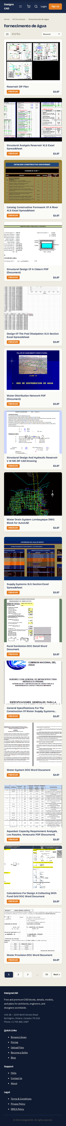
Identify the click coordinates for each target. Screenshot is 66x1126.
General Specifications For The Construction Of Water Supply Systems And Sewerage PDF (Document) (30, 711)
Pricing (14, 1042)
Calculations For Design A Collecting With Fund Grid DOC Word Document (32, 895)
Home (6, 19)
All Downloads (19, 19)
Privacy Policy (18, 1103)
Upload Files (17, 1047)
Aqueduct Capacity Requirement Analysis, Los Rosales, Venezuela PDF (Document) (32, 833)
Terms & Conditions (21, 1098)
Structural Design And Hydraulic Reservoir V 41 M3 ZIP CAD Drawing (32, 459)
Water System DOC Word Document (28, 769)
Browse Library (19, 1037)
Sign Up (55, 6)
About (14, 1083)
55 (46, 974)
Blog (13, 1057)
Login (44, 6)
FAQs (13, 1073)
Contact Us (16, 1078)
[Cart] (28, 6)
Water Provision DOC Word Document (29, 955)
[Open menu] (20, 6)
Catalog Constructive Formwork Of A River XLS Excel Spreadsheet (32, 209)
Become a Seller (19, 1052)
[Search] (36, 6)
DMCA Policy (17, 1109)
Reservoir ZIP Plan (18, 86)
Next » (56, 974)
